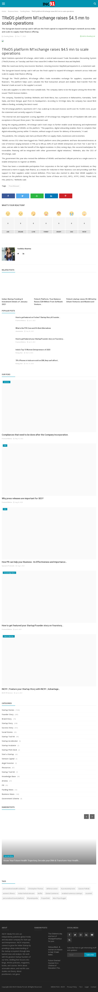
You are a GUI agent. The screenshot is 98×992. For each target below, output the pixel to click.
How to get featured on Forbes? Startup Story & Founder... (38, 317)
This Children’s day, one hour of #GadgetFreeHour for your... (55, 937)
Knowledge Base (9, 776)
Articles (5, 781)
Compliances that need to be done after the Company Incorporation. (35, 434)
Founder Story (8, 714)
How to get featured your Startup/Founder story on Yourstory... (40, 339)
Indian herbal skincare (26, 893)
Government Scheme (10, 798)
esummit (89, 893)
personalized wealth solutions (14, 889)
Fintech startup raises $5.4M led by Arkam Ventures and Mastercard (81, 300)
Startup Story (7, 723)
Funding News (25, 11)
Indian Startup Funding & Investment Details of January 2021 (14, 301)
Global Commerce (52, 893)
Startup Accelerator (10, 741)
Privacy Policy (72, 987)
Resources (6, 767)
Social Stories (7, 732)
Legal (87, 987)
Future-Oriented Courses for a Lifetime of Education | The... (54, 964)
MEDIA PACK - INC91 (58, 987)
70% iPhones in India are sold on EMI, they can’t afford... (37, 360)
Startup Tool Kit (8, 736)
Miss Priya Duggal (59, 898)
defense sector (52, 889)
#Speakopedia (32, 898)
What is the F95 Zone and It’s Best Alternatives (33, 328)
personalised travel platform (13, 898)
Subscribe (90, 955)
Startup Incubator (9, 745)
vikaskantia (19, 331)
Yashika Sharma (24, 248)
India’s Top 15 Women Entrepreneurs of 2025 (33, 350)
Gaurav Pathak (83, 889)
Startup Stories (8, 710)
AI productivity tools (68, 889)
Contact (93, 987)
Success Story (7, 727)
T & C (81, 987)
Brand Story (7, 719)
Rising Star (19, 353)
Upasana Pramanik (8, 566)
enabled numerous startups (72, 893)
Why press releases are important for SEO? (23, 498)
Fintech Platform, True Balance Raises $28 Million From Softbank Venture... (48, 301)
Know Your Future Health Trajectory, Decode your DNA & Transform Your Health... (42, 860)
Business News (13, 11)
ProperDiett (45, 898)
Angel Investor (8, 763)
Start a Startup (8, 754)
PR (3, 785)
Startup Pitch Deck (9, 750)
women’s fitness (9, 893)
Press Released (14, 186)
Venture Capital (8, 758)
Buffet (40, 893)
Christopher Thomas (35, 889)
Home (4, 11)
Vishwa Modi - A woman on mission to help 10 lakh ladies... (55, 951)
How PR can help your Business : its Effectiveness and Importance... (34, 562)
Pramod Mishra (21, 320)
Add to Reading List (88, 36)
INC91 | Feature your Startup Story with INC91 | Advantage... (31, 689)
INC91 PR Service (7, 693)
